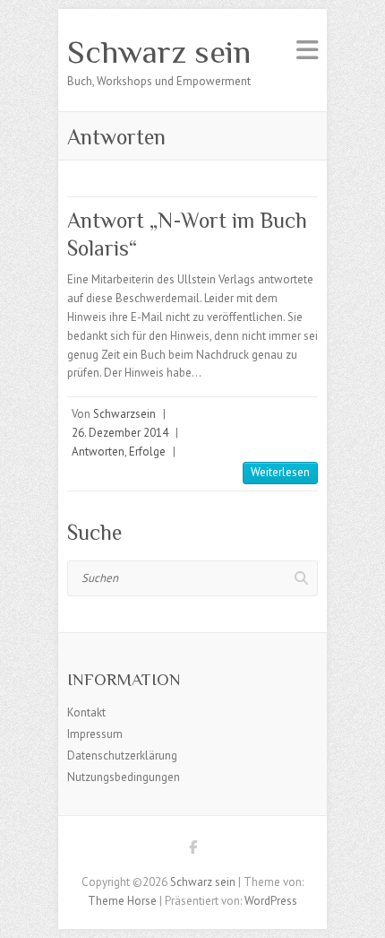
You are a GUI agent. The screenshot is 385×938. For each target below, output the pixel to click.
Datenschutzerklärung (122, 755)
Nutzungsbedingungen (123, 777)
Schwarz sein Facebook (192, 850)
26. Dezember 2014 (120, 432)
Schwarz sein (159, 52)
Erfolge (147, 451)
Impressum (95, 734)
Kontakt (86, 712)
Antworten (98, 451)
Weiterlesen (280, 472)
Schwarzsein (124, 413)
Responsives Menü (307, 49)
